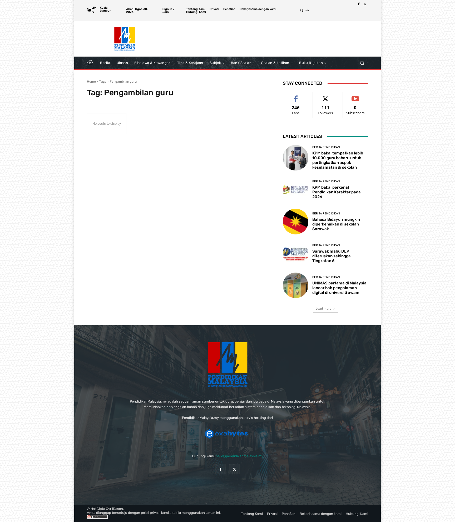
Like (296, 96)
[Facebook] (358, 4)
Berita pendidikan (326, 147)
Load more (324, 308)
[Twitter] (365, 4)
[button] (362, 63)
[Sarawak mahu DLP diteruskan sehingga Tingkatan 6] (295, 253)
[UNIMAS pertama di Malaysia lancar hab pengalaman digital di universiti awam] (295, 285)
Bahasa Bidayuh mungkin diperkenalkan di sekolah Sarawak (336, 224)
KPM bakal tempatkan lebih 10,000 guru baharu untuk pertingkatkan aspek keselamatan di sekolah (337, 160)
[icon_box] (304, 11)
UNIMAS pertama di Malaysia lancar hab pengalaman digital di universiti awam (339, 288)
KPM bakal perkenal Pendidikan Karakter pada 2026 (336, 192)
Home (91, 81)
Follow (325, 96)
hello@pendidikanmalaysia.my (239, 456)
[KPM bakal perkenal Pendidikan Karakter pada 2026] (295, 189)
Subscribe (355, 96)
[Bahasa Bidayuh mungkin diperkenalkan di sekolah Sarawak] (295, 221)
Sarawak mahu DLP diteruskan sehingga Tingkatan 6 (331, 256)
